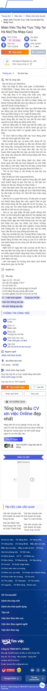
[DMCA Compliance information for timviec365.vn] (19, 670)
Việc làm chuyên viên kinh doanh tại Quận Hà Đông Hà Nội (13, 516)
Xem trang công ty (21, 64)
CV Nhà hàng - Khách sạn (25, 585)
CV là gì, (39, 548)
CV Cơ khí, (5, 564)
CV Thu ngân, (7, 581)
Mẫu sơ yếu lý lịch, (26, 548)
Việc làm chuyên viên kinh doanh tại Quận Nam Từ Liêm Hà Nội (33, 516)
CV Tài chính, (34, 581)
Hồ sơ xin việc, (7, 540)
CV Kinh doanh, (8, 556)
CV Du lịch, (30, 577)
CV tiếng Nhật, (21, 544)
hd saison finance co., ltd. (25, 61)
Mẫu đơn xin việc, (38, 544)
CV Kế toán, (25, 552)
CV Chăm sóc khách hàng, (34, 572)
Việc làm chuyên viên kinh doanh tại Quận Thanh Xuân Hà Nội (33, 527)
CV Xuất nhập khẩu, (21, 564)
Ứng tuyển (17, 52)
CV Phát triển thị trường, (12, 577)
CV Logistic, (6, 585)
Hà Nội (16, 364)
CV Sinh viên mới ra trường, (13, 568)
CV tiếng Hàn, (7, 544)
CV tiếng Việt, (36, 540)
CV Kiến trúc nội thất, (10, 572)
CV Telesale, (20, 581)
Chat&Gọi (40, 52)
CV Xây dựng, (35, 560)
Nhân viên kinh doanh (11, 355)
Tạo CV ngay (12, 439)
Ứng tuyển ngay (8, 377)
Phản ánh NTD (12, 394)
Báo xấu (35, 394)
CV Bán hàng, (7, 560)
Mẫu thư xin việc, (8, 548)
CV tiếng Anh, (22, 540)
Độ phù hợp (23, 73)
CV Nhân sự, (28, 556)
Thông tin (7, 73)
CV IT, (19, 556)
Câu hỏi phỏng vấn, (9, 552)
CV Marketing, (21, 560)
